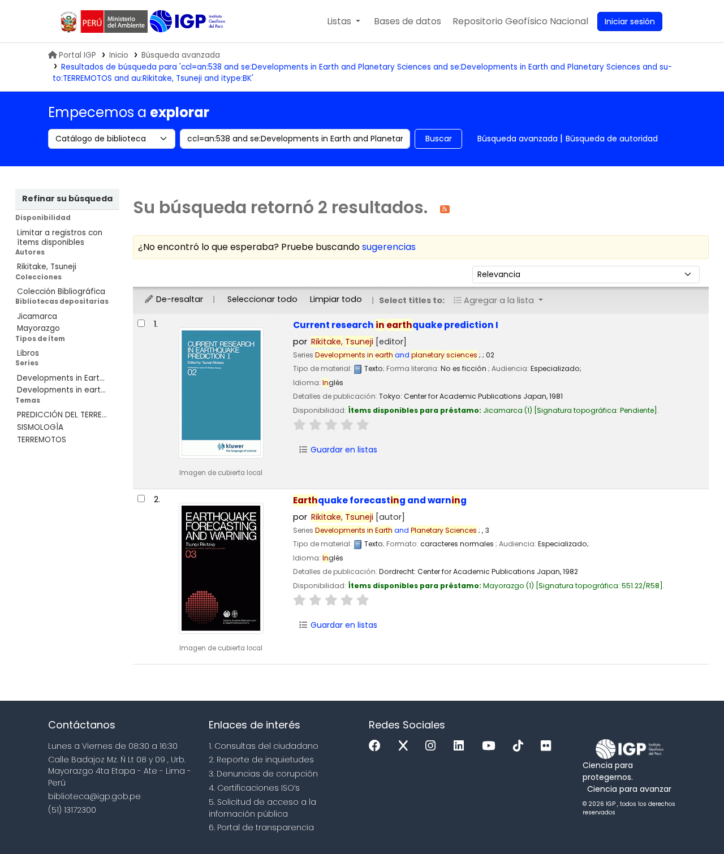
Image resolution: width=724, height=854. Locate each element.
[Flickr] (549, 746)
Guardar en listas (342, 449)
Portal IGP (77, 55)
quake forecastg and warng (380, 500)
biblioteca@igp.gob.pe (94, 796)
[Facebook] (377, 746)
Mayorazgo (38, 328)
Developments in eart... (61, 390)
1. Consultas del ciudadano (263, 746)
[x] (406, 746)
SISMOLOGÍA (40, 427)
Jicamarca (37, 316)
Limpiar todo (336, 299)
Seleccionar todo (262, 299)
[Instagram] (433, 746)
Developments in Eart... (61, 378)
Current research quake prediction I (395, 325)
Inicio (118, 55)
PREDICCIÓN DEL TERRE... (62, 414)
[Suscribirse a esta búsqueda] (445, 208)
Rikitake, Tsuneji (46, 266)
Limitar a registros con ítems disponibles (59, 237)
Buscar (438, 138)
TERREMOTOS (41, 439)
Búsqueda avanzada (180, 55)
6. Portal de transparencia (261, 827)
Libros (28, 353)
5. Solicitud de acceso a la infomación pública (262, 808)
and (396, 355)
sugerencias (389, 246)
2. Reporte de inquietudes (261, 759)
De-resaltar (178, 299)
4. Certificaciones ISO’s (254, 787)
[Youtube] (491, 746)
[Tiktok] (521, 746)
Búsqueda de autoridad (612, 138)
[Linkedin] (461, 746)
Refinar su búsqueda (67, 198)
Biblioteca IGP (188, 21)
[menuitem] (520, 21)
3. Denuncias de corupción (263, 773)
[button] (343, 21)
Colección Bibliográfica (61, 291)
